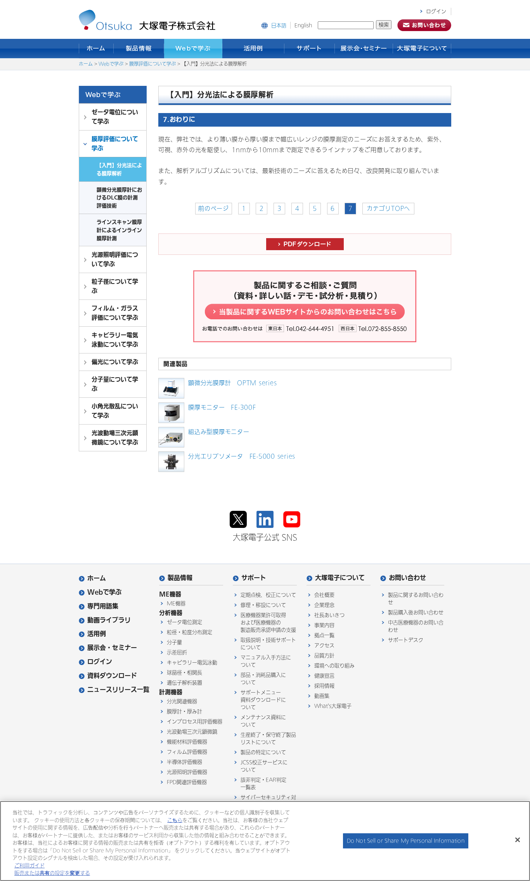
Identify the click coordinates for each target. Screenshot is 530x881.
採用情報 (324, 685)
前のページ (213, 208)
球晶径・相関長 (184, 672)
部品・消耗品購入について (263, 678)
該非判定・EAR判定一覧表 (263, 783)
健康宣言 (324, 675)
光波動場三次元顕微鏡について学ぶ (115, 437)
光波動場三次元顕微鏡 (192, 731)
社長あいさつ (329, 615)
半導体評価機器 (184, 762)
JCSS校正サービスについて (264, 766)
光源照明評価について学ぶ (115, 259)
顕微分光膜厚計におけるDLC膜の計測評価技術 (119, 198)
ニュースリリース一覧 (118, 690)
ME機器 (176, 603)
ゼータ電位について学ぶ (115, 117)
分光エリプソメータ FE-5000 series (241, 456)
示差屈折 (177, 652)
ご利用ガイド (29, 865)
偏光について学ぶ (115, 361)
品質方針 (324, 655)
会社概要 (324, 595)
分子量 (174, 642)
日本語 (278, 25)
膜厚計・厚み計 (184, 711)
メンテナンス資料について (263, 721)
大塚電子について (422, 48)
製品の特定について (263, 752)
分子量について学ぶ (115, 384)
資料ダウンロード (112, 676)
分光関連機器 (182, 701)
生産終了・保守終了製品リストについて (268, 738)
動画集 (321, 696)
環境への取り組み (334, 665)
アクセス (324, 645)
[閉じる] (517, 839)
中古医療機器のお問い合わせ (415, 626)
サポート (309, 48)
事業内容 (324, 625)
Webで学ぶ (193, 48)
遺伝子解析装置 (184, 682)
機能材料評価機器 (187, 741)
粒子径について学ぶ (115, 286)
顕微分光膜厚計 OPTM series (232, 383)
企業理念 (324, 605)
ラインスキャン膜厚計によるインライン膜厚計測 (119, 230)
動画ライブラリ (109, 620)
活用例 (253, 48)
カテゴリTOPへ (388, 208)
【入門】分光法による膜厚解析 (119, 169)
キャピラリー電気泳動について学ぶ (115, 340)
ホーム (96, 48)
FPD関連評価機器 (187, 782)
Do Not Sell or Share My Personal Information (405, 840)
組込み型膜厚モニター (218, 432)
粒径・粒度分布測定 (189, 632)
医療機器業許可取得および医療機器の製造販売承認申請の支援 (268, 622)
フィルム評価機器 (187, 752)
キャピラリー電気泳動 (192, 662)
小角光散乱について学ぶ (115, 411)
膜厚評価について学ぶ (152, 64)
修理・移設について (263, 605)
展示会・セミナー (364, 48)
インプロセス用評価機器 (194, 721)
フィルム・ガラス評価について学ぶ (115, 313)
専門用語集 (102, 606)
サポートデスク (405, 640)
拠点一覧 (324, 635)
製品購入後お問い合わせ (415, 612)
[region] (265, 841)
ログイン (436, 11)
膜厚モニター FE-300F (222, 407)
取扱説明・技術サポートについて (268, 643)
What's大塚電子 (333, 706)
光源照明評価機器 (187, 772)
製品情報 (139, 48)
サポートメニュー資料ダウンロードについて (263, 700)
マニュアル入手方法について (266, 661)
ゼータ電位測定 (184, 622)
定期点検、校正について (268, 595)
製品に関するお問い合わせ (415, 598)
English (303, 25)
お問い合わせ (407, 578)
